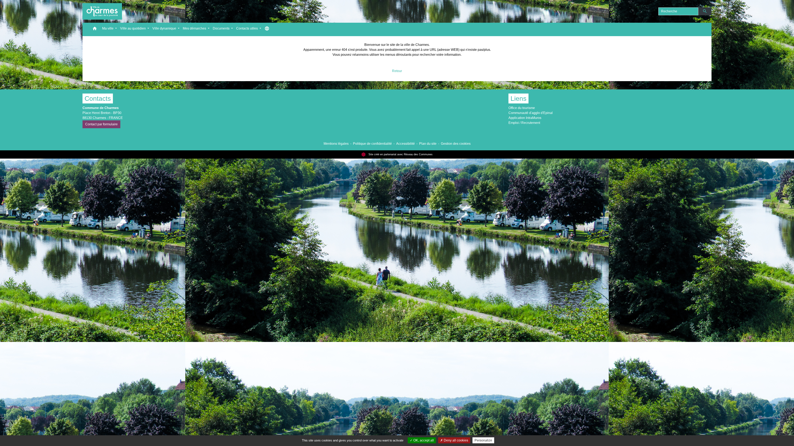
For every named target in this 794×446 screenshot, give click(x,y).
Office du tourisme (521, 108)
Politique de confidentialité (372, 143)
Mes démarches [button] (195, 28)
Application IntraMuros (524, 118)
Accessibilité (405, 143)
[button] (94, 29)
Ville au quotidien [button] (133, 28)
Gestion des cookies (456, 143)
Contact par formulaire (101, 124)
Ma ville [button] (108, 28)
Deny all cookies (455, 440)
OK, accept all (423, 440)
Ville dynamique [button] (164, 28)
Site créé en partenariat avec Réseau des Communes (400, 154)
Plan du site (427, 143)
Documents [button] (221, 28)
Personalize (483, 440)
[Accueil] (102, 11)
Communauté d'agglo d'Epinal (530, 113)
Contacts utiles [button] (247, 28)
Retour (397, 71)
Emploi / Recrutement (524, 123)
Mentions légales (336, 143)
